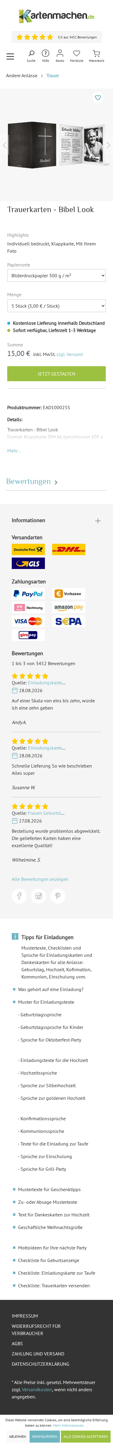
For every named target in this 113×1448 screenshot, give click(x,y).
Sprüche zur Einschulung (46, 1156)
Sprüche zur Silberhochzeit (48, 1085)
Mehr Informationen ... (70, 1425)
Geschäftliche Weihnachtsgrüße (50, 1227)
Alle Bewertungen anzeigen (40, 879)
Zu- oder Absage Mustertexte (47, 1202)
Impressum (25, 1316)
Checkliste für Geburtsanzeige (48, 1260)
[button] (14, 451)
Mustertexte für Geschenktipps (49, 1189)
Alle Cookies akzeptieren (86, 1436)
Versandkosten (37, 1389)
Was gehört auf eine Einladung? (50, 989)
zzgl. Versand (69, 354)
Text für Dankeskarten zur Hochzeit (53, 1215)
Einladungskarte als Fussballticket (63, 683)
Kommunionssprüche (42, 1131)
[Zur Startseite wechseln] (56, 16)
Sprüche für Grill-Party (43, 1169)
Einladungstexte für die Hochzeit (54, 1060)
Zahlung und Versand (38, 1354)
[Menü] (10, 56)
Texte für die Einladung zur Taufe (54, 1144)
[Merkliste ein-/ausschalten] (98, 98)
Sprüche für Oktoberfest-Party (50, 1040)
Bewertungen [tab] (29, 481)
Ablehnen (17, 1436)
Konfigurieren (44, 1436)
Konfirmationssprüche (43, 1118)
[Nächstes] (108, 145)
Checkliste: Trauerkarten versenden (54, 1285)
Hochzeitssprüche (38, 1073)
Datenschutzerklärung (40, 1364)
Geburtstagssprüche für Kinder (51, 1027)
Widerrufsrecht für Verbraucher (36, 1329)
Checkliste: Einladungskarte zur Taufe (56, 1273)
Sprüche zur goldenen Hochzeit (52, 1098)
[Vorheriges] (4, 145)
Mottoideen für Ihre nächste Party (52, 1248)
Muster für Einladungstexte (46, 1002)
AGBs (17, 1343)
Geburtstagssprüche (40, 1014)
